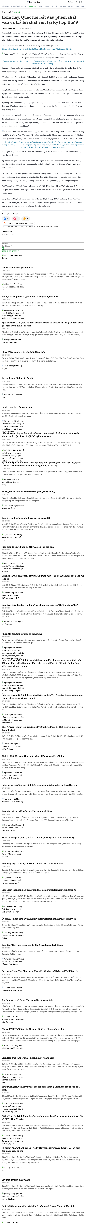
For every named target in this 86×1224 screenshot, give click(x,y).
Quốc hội (21, 227)
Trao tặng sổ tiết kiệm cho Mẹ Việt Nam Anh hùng (27, 811)
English (70, 2)
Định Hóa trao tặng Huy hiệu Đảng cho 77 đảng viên (28, 1057)
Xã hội (70, 6)
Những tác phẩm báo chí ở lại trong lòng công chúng (28, 491)
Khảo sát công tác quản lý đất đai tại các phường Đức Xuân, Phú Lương (38, 837)
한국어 (81, 2)
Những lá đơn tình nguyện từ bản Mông (22, 633)
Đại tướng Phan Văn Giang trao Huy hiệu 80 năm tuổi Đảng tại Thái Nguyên (40, 971)
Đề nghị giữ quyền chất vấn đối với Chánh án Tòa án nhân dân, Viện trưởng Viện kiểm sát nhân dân (37, 49)
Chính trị (32, 6)
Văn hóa (63, 6)
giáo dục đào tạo (52, 227)
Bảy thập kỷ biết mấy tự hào (16, 1179)
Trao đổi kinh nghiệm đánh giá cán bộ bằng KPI (26, 518)
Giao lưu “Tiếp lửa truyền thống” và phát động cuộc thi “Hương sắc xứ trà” (40, 605)
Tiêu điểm (5, 6)
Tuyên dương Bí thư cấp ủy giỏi (17, 378)
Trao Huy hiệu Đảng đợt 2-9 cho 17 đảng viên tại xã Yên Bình (32, 863)
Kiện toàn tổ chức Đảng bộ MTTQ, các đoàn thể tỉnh (28, 546)
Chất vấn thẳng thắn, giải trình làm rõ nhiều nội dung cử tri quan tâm (30, 45)
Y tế (77, 6)
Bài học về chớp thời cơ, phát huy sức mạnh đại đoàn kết (30, 296)
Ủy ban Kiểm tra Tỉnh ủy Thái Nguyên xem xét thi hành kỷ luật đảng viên (39, 918)
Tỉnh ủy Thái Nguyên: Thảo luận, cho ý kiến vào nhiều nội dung (34, 756)
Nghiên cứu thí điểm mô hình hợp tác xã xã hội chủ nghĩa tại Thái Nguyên (39, 785)
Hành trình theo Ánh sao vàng (17, 407)
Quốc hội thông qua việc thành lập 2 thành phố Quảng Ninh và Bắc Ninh (38, 1206)
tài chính (42, 227)
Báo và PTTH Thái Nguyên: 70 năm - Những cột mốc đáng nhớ (33, 1029)
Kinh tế (54, 6)
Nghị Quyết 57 (44, 6)
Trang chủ (6, 12)
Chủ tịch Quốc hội (31, 227)
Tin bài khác (10, 251)
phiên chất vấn (12, 227)
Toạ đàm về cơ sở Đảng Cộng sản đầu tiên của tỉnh (27, 1000)
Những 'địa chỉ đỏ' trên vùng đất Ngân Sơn (23, 352)
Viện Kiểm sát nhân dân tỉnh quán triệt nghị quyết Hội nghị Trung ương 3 (39, 889)
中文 (76, 2)
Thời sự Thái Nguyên (18, 6)
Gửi (3, 248)
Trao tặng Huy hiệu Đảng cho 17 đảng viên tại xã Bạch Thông (32, 945)
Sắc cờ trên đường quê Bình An (17, 267)
